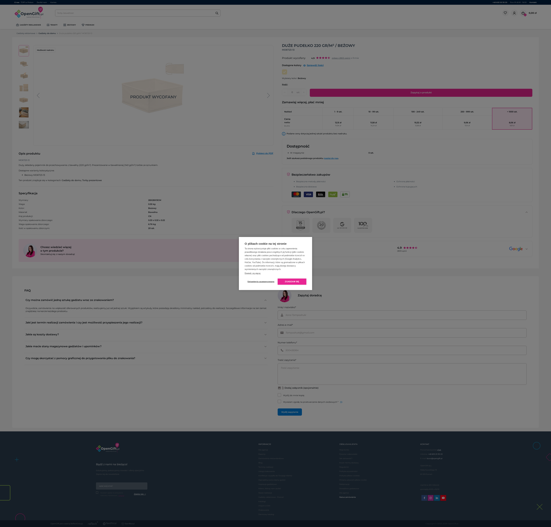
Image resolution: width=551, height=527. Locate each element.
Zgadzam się (292, 282)
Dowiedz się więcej (252, 273)
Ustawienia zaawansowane (260, 282)
